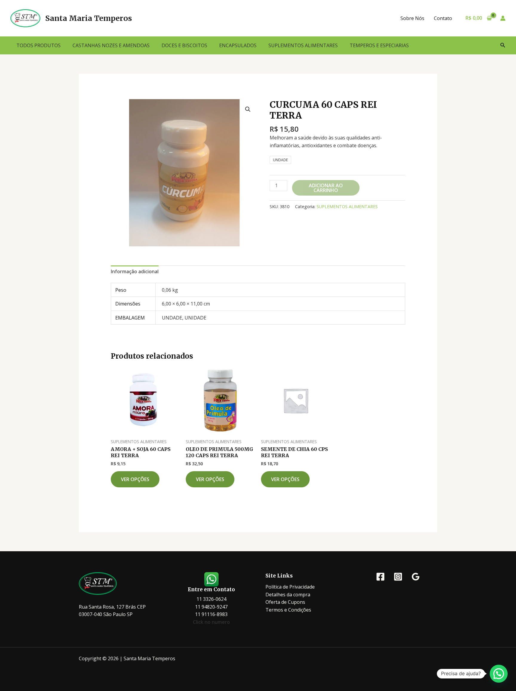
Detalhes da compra (287, 594)
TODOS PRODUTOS (38, 45)
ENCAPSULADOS (238, 45)
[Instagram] (398, 576)
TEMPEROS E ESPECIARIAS (379, 45)
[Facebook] (380, 576)
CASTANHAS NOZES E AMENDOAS (111, 45)
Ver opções (135, 479)
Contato (443, 18)
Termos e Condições (288, 609)
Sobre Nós (412, 18)
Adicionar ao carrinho (326, 188)
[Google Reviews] (415, 576)
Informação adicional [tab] (135, 271)
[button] (503, 45)
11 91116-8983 (211, 614)
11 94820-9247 (211, 607)
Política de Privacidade (290, 586)
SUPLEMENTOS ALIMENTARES (303, 45)
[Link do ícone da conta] (503, 18)
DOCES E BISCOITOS (184, 45)
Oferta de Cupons (285, 602)
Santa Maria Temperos (88, 18)
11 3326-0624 (211, 599)
